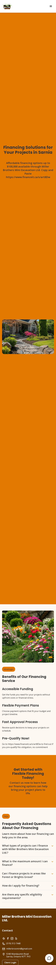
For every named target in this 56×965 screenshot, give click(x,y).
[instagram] (12, 938)
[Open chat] (49, 958)
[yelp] (16, 938)
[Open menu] (51, 6)
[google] (3, 938)
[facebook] (7, 938)
